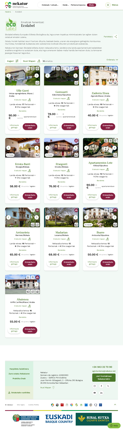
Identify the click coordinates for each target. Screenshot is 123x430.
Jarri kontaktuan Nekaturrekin (104, 377)
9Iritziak (88, 225)
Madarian (61, 232)
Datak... (66, 5)
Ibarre (100, 232)
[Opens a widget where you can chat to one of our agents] (114, 426)
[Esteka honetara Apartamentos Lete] (100, 148)
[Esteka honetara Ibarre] (100, 217)
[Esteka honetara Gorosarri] (61, 75)
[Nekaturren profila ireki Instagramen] (94, 386)
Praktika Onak (19, 378)
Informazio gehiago (14, 126)
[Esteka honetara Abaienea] (22, 284)
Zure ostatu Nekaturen (19, 374)
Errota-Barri (22, 164)
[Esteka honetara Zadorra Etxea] (100, 75)
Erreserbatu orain (30, 126)
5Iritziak (49, 155)
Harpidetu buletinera (19, 369)
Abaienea (22, 299)
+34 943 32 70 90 (102, 366)
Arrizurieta (22, 232)
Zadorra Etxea (100, 93)
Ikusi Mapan (29, 61)
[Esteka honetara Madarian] (61, 217)
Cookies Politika (33, 405)
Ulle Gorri (22, 91)
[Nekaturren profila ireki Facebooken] (101, 386)
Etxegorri (61, 164)
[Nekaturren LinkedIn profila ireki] (101, 392)
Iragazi (10, 61)
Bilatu (91, 5)
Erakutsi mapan (20, 100)
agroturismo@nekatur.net (104, 371)
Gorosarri (61, 92)
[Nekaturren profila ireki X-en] (108, 386)
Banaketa (22, 111)
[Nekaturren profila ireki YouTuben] (94, 392)
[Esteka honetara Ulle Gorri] (22, 75)
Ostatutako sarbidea (20, 392)
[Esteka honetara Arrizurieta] (22, 217)
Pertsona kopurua (78, 5)
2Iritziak (10, 155)
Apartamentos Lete (100, 163)
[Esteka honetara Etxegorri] (61, 148)
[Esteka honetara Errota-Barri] (22, 148)
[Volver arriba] (115, 404)
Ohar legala (21, 405)
